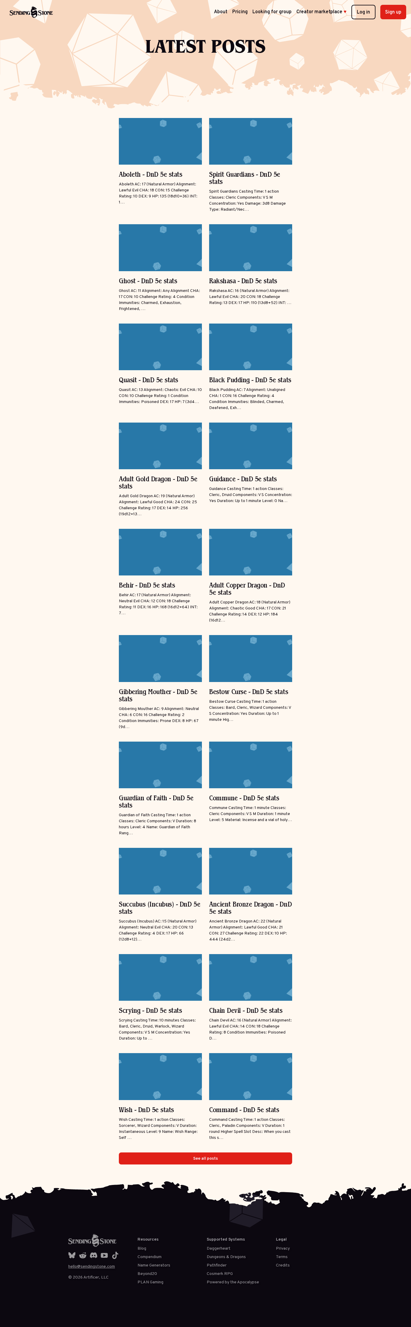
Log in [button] (363, 12)
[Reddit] (82, 1255)
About (220, 12)
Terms (282, 1257)
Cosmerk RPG (220, 1273)
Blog (142, 1248)
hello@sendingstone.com (91, 1266)
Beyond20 (147, 1273)
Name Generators (154, 1265)
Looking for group (272, 12)
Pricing (240, 12)
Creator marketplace (321, 12)
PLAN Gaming (150, 1282)
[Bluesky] (72, 1255)
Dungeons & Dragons (226, 1257)
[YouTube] (104, 1255)
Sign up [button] (393, 12)
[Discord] (93, 1255)
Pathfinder (217, 1265)
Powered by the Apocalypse (233, 1282)
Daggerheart (218, 1248)
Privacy (283, 1248)
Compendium (150, 1257)
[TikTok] (115, 1255)
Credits (283, 1265)
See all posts (205, 1158)
